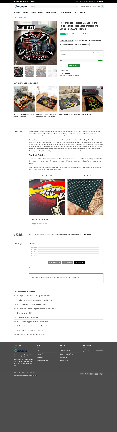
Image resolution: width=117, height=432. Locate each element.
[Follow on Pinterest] (99, 1)
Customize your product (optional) (69, 49)
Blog (87, 1)
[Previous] (16, 43)
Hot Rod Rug (71, 75)
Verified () (68, 262)
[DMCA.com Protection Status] (32, 375)
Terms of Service (65, 351)
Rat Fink (77, 75)
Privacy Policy (64, 360)
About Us (39, 351)
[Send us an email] (97, 1)
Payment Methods (42, 360)
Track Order (82, 12)
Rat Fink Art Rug (86, 114)
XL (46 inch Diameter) (73, 234)
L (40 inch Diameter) (61, 234)
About (77, 1)
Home (15, 17)
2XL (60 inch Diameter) (86, 234)
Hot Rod (65, 75)
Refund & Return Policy (67, 354)
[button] (98, 6)
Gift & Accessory (51, 12)
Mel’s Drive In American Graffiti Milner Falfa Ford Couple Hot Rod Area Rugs (46, 115)
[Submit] (76, 6)
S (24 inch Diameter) (39, 234)
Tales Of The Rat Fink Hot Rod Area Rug (69, 114)
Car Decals (17, 12)
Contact (91, 1)
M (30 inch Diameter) (50, 234)
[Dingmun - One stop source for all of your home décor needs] (21, 6)
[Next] (54, 43)
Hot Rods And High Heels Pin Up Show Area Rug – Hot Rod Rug (24, 115)
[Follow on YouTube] (102, 1)
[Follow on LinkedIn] (100, 1)
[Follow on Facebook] (94, 1)
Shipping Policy (64, 357)
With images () (55, 262)
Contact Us (40, 354)
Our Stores (82, 1)
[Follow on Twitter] (96, 1)
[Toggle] (30, 220)
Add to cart (73, 65)
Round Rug (22, 17)
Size (61, 37)
